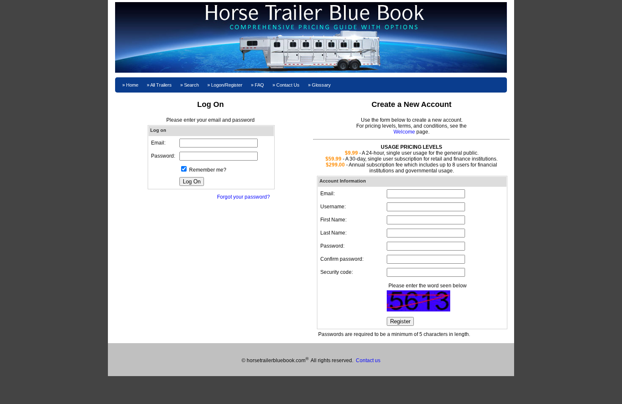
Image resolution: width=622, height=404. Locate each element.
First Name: (333, 220)
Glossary (321, 84)
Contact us (368, 360)
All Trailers (161, 84)
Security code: (336, 272)
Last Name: (333, 233)
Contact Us (288, 84)
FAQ (259, 84)
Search (191, 84)
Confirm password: (341, 259)
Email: (327, 194)
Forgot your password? (243, 197)
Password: (332, 246)
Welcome (404, 132)
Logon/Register (226, 84)
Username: (333, 207)
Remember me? (207, 170)
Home (132, 84)
